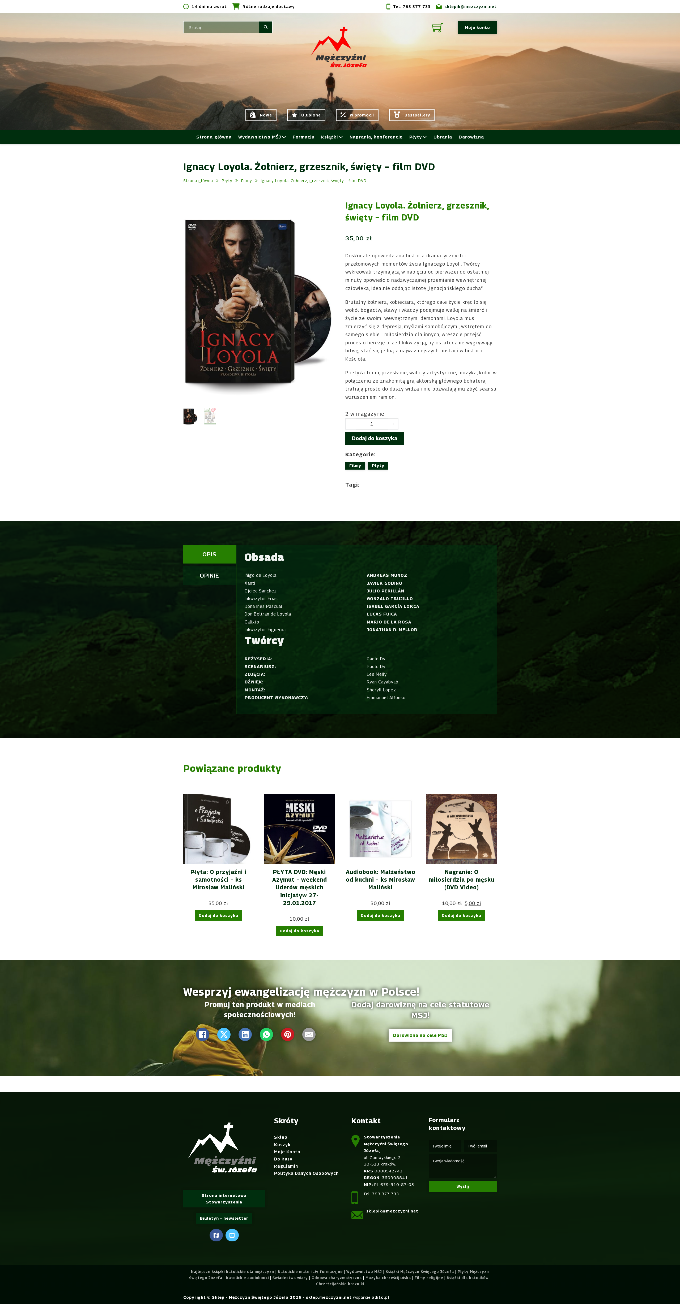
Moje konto (477, 27)
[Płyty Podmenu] (424, 137)
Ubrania (443, 137)
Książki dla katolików (467, 1278)
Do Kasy (283, 1159)
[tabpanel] (366, 629)
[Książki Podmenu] (340, 137)
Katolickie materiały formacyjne (310, 1272)
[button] (327, 207)
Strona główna (214, 137)
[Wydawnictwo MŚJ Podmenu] (284, 137)
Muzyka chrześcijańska (388, 1278)
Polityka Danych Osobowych (306, 1173)
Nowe (266, 114)
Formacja (303, 137)
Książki (329, 137)
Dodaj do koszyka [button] (218, 915)
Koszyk (282, 1144)
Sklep (280, 1137)
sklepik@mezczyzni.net (471, 6)
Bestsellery (417, 114)
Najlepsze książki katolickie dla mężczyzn (232, 1272)
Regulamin (286, 1166)
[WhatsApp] (266, 1034)
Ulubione (311, 114)
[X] (224, 1034)
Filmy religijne (429, 1278)
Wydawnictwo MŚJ (259, 137)
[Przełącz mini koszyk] (438, 27)
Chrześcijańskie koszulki (340, 1284)
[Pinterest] (287, 1034)
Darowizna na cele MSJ (420, 1035)
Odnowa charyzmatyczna (337, 1278)
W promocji (362, 114)
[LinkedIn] (245, 1034)
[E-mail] (309, 1034)
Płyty (415, 137)
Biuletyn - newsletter (224, 1218)
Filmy (246, 180)
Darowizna (471, 137)
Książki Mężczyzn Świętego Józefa (420, 1272)
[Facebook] (202, 1034)
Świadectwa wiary (290, 1278)
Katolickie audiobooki (247, 1278)
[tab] (209, 554)
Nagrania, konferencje (376, 137)
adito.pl (380, 1297)
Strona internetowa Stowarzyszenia (224, 1199)
